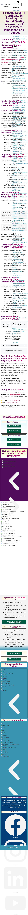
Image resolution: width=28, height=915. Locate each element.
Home (14, 6)
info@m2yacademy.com (12, 402)
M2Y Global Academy (15, 394)
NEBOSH (15, 7)
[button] (18, 2)
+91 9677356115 (15, 401)
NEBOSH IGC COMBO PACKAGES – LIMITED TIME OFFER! (14, 453)
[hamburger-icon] (14, 4)
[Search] (19, 7)
